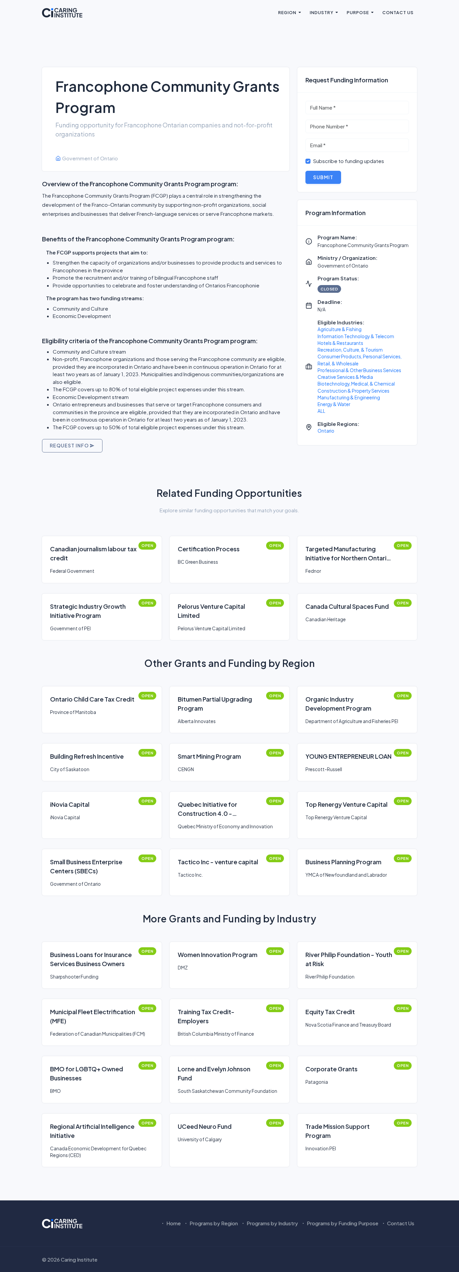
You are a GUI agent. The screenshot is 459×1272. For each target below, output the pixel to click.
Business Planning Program (343, 862)
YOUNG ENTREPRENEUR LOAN (348, 756)
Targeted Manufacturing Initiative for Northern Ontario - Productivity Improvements (347, 553)
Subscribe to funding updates (348, 161)
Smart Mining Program (209, 756)
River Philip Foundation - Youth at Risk (348, 959)
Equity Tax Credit (330, 1012)
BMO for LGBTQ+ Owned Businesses (86, 1073)
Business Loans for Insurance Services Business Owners (91, 959)
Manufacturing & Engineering (349, 397)
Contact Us (398, 12)
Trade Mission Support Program (337, 1130)
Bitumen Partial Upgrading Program (215, 703)
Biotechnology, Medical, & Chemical (356, 384)
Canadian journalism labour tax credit (93, 553)
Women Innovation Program (217, 954)
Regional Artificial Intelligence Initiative (92, 1130)
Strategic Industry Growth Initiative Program (88, 610)
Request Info (70, 445)
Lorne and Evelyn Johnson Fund (214, 1073)
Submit (323, 177)
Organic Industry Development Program (338, 703)
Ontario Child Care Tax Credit (92, 699)
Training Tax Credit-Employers (206, 1016)
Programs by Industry (272, 1223)
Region (287, 12)
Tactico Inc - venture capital (218, 862)
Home (173, 1223)
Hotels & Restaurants (340, 343)
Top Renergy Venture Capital (346, 804)
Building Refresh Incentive (87, 756)
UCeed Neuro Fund (205, 1126)
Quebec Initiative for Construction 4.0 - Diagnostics (207, 809)
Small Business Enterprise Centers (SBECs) (86, 866)
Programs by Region (213, 1223)
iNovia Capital (69, 804)
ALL (321, 411)
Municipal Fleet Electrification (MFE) (92, 1016)
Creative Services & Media (345, 377)
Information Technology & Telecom (356, 336)
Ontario (326, 431)
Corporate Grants (331, 1069)
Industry (321, 12)
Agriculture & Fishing (340, 329)
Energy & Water (334, 404)
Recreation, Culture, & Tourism (350, 350)
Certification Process (209, 549)
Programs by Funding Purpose (342, 1223)
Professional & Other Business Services (359, 370)
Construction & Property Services (353, 391)
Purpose (358, 12)
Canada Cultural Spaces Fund (347, 606)
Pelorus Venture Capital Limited (211, 610)
